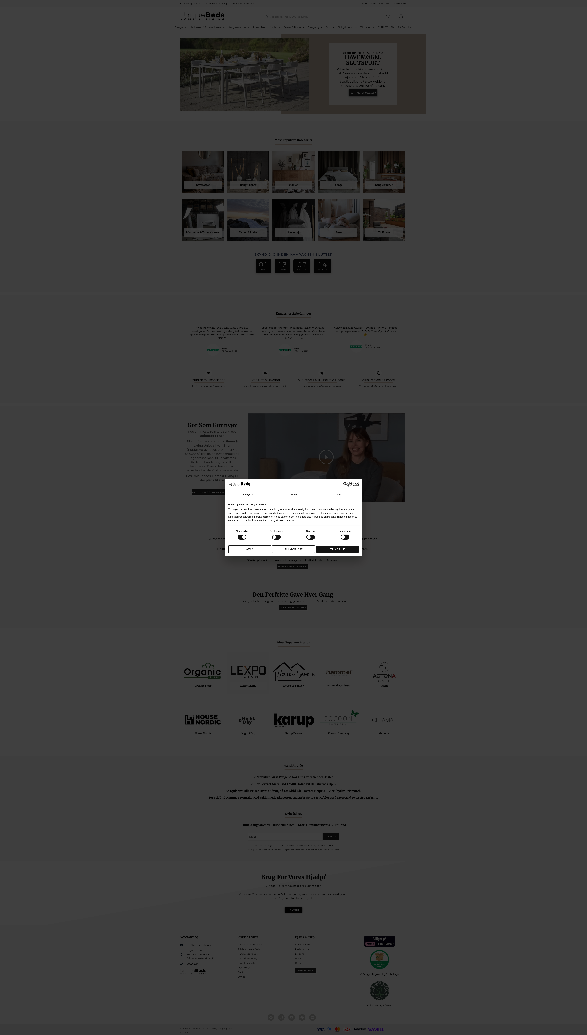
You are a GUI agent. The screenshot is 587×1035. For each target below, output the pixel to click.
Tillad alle (337, 549)
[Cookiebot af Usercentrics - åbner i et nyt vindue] (345, 484)
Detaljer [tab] (293, 494)
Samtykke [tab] (247, 494)
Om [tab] (339, 494)
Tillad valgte (294, 549)
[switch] (276, 537)
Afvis (249, 549)
